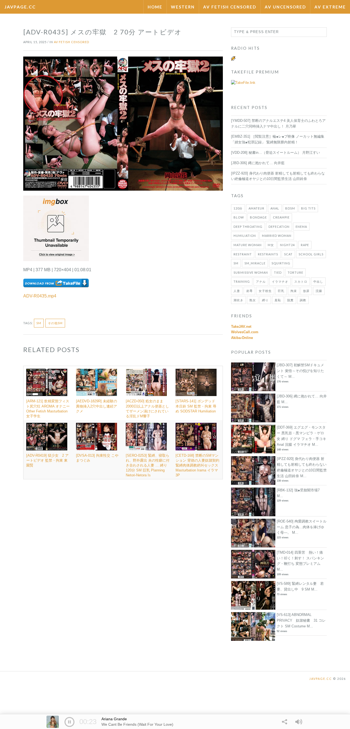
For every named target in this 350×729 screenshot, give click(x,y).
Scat (288, 254)
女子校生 (265, 291)
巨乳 (281, 291)
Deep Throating (248, 226)
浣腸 (319, 291)
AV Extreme (330, 6)
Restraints (268, 254)
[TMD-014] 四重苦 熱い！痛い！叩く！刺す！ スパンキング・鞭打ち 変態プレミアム (300, 558)
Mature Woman (248, 245)
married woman (276, 235)
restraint (243, 254)
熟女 (252, 300)
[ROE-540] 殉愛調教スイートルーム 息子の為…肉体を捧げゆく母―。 (301, 527)
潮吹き (238, 300)
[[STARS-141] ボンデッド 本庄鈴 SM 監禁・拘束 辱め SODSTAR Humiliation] (198, 382)
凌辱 (249, 291)
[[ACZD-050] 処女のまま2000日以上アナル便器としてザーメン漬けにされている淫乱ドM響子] (148, 382)
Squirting (281, 263)
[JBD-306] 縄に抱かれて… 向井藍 (258, 163)
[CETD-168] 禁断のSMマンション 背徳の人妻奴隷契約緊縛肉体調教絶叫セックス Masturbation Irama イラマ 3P (197, 465)
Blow (239, 217)
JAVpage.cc (20, 6)
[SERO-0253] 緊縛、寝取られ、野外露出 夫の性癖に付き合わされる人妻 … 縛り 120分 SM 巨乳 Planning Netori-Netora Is (148, 465)
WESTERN (183, 6)
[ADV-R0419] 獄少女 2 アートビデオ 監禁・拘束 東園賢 (47, 460)
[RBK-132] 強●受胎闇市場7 (298, 490)
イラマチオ (280, 281)
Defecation (279, 226)
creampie (281, 217)
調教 (303, 300)
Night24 (287, 245)
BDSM (290, 208)
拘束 (293, 291)
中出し (318, 281)
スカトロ (300, 281)
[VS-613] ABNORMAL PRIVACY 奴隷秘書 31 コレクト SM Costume (301, 620)
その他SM (55, 323)
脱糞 (290, 300)
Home (155, 6)
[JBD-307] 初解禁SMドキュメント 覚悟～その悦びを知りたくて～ (300, 371)
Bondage (258, 217)
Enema (301, 226)
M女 (271, 245)
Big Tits (308, 208)
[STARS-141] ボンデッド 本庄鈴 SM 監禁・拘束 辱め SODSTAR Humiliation (196, 406)
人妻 (237, 291)
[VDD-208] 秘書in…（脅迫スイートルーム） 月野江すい (275, 152)
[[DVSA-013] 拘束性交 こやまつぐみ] (98, 436)
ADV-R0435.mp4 (39, 296)
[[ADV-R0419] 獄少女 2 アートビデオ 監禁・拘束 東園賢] (48, 436)
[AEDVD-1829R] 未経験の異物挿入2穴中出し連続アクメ (96, 406)
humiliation (245, 235)
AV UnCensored (285, 6)
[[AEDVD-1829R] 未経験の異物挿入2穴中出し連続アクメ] (98, 382)
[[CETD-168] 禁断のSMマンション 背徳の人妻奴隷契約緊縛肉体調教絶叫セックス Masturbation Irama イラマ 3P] (198, 436)
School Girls (311, 254)
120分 (238, 208)
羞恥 (278, 300)
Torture (295, 272)
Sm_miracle (255, 263)
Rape (305, 245)
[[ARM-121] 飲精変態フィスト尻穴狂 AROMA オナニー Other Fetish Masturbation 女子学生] (48, 382)
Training (242, 281)
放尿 (306, 291)
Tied (278, 272)
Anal (274, 208)
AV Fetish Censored (229, 6)
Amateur (256, 208)
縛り (265, 300)
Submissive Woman (251, 272)
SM (38, 323)
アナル (261, 281)
